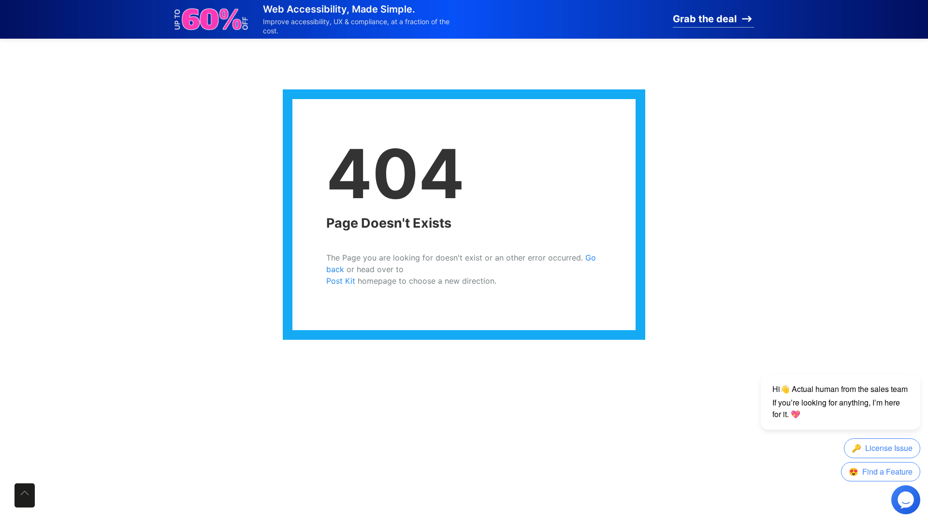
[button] (24, 495)
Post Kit (340, 281)
